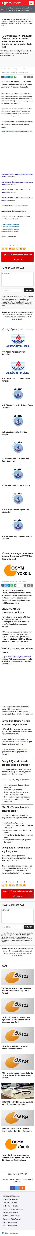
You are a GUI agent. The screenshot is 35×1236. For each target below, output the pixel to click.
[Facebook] (2, 77)
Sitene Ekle (17, 1182)
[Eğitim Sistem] (11, 3)
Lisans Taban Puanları (10, 1212)
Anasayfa (7, 19)
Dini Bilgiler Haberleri (10, 1199)
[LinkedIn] (8, 77)
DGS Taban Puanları (10, 1226)
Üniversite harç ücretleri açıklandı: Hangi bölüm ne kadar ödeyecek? (19, 9)
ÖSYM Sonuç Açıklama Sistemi (19, 657)
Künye (12, 1179)
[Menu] (31, 3)
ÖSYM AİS (8, 823)
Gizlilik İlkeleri (27, 1179)
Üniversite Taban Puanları (12, 1219)
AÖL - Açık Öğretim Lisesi (21, 19)
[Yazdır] (15, 77)
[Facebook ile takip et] (12, 1188)
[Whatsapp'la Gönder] (11, 77)
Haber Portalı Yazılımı (11, 1233)
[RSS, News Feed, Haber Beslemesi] (22, 1188)
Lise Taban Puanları (10, 1222)
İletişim (18, 1179)
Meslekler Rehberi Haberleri (13, 1209)
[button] (25, 77)
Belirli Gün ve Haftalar (10, 1206)
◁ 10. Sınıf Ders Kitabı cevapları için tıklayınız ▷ (17, 257)
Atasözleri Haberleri (10, 1203)
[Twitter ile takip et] (17, 1188)
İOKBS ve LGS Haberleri (11, 1196)
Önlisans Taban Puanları (11, 1216)
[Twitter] (5, 77)
